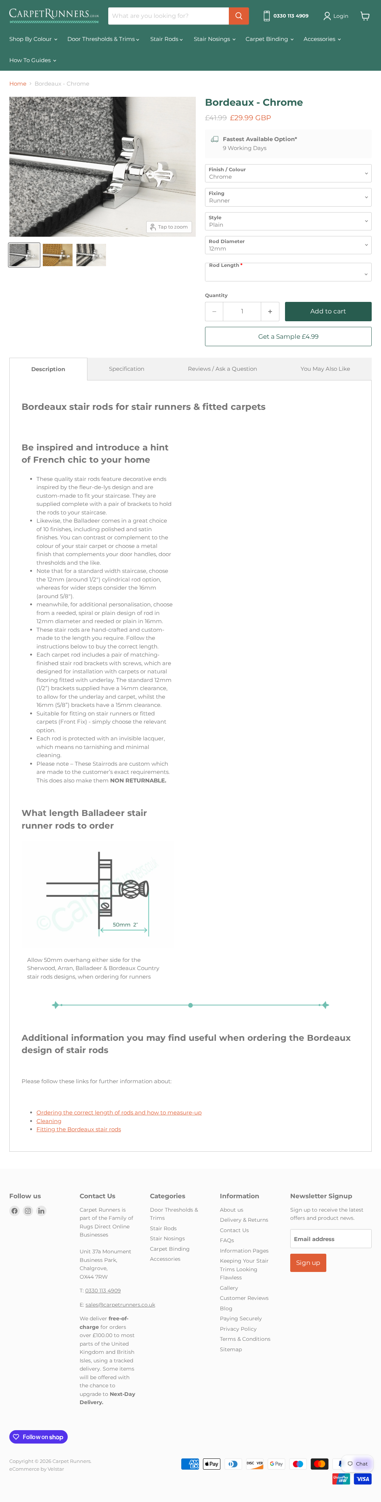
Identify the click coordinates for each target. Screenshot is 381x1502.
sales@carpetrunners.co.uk (120, 1304)
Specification (126, 368)
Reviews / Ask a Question (222, 368)
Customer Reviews (244, 1298)
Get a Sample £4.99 (288, 336)
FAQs (227, 1240)
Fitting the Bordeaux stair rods (78, 1129)
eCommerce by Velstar (36, 1469)
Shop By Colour (31, 38)
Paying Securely (241, 1318)
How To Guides (30, 60)
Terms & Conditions (245, 1339)
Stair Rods (165, 38)
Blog (226, 1308)
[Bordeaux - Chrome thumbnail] (24, 255)
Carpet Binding (267, 38)
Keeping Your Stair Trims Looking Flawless (244, 1269)
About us (231, 1209)
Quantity (216, 295)
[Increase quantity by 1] (270, 311)
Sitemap (231, 1349)
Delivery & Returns (244, 1219)
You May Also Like (325, 368)
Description (48, 369)
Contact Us (234, 1230)
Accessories (320, 38)
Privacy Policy (238, 1329)
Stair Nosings (212, 38)
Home (17, 83)
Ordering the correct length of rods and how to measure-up (119, 1112)
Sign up (308, 1262)
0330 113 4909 (103, 1290)
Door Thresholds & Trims (101, 38)
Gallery (229, 1288)
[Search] (239, 16)
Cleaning (48, 1121)
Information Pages (244, 1250)
